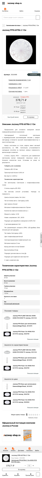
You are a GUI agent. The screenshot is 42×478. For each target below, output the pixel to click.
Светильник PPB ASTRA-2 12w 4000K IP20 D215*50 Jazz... (24, 461)
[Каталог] (3, 3)
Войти (21, 11)
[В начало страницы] (38, 474)
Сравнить (5, 475)
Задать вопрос (41, 239)
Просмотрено (30, 475)
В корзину (30, 117)
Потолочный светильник (11, 303)
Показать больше (32, 339)
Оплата (13, 450)
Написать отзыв (32, 417)
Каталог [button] (5, 450)
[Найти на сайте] (38, 17)
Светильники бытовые (13, 25)
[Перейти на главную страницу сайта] (16, 3)
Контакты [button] (5, 11)
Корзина (37, 11)
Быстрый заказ (13, 117)
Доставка (21, 450)
